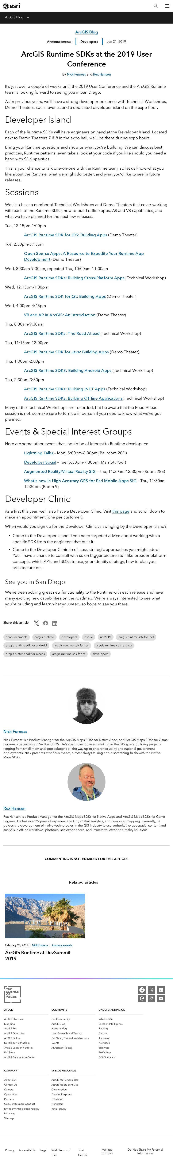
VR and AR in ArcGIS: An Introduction (60, 314)
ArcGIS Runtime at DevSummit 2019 (37, 956)
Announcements (59, 42)
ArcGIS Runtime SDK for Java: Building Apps (66, 352)
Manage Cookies (107, 1151)
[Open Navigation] (167, 6)
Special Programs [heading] (63, 1070)
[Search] (155, 6)
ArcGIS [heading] (8, 1009)
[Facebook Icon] (45, 624)
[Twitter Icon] (36, 624)
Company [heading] (10, 1070)
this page (120, 511)
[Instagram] (151, 998)
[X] (151, 990)
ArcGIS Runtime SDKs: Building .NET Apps (64, 389)
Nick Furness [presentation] (40, 945)
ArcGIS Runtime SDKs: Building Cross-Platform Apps (74, 277)
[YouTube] (161, 998)
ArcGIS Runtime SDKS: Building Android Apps (68, 370)
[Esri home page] (12, 6)
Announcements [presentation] (62, 945)
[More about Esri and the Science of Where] (12, 995)
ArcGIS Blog (14, 17)
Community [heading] (59, 1009)
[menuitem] (26, 1019)
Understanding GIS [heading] (112, 1009)
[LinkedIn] (161, 990)
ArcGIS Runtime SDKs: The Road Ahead (62, 333)
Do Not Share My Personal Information (145, 1151)
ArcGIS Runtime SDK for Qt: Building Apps (65, 296)
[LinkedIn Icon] (55, 624)
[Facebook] (142, 990)
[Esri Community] (142, 998)
